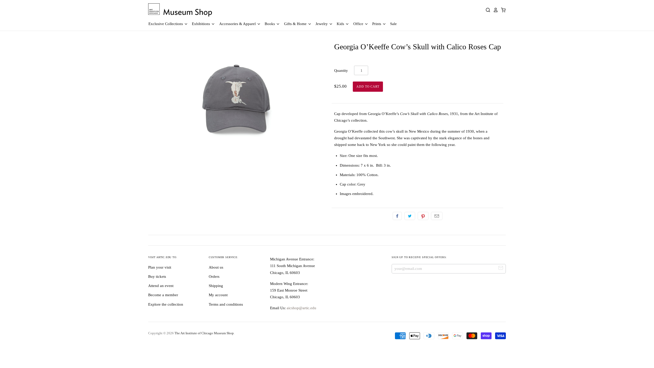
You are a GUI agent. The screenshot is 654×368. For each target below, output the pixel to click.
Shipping (216, 286)
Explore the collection (165, 304)
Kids (341, 24)
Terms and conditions (226, 304)
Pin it (423, 216)
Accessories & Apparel (238, 24)
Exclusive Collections (166, 24)
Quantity (341, 70)
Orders (214, 276)
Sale (393, 24)
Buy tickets (157, 276)
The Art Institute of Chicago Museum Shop (204, 333)
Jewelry (322, 24)
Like (397, 216)
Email (436, 216)
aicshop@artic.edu (301, 308)
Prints (377, 24)
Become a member (163, 295)
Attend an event (160, 286)
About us (216, 267)
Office (358, 24)
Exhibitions (201, 24)
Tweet (409, 216)
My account (218, 295)
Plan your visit (159, 267)
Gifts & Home (296, 24)
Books (270, 24)
